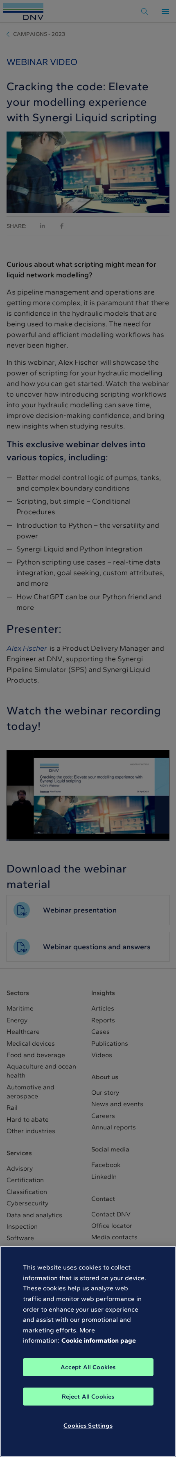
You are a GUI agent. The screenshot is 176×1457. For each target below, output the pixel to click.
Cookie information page (98, 1340)
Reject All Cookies (88, 1396)
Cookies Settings (87, 1425)
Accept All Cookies (88, 1367)
